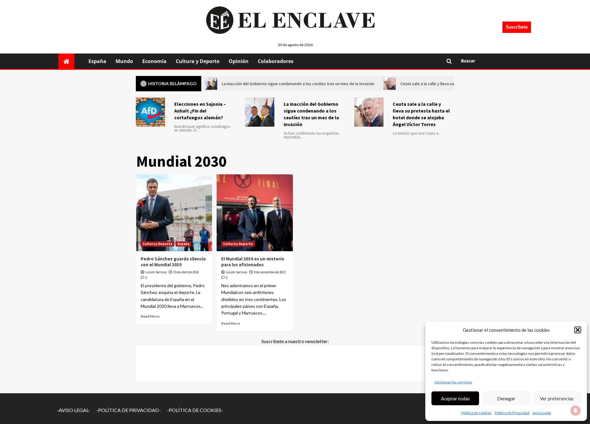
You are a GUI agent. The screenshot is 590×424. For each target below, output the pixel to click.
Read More (150, 316)
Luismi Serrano (156, 272)
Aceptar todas (455, 398)
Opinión (239, 61)
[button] (578, 330)
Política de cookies (476, 412)
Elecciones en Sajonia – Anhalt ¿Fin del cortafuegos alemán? (200, 111)
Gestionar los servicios (453, 382)
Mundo (124, 61)
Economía (154, 61)
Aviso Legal (542, 412)
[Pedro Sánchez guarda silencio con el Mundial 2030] (174, 212)
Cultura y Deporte (197, 61)
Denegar (506, 398)
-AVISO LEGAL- (73, 410)
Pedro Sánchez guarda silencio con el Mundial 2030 (173, 262)
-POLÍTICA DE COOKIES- (195, 410)
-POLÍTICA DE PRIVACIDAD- (128, 410)
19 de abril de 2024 (186, 272)
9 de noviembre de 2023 (269, 272)
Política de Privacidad (512, 412)
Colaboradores (275, 61)
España (97, 61)
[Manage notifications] (575, 410)
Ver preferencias (557, 398)
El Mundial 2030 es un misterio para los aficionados (252, 262)
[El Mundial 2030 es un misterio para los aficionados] (255, 212)
